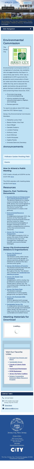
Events (7, 162)
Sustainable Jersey (15, 362)
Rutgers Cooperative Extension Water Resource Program (18, 377)
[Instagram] (31, 6)
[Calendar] (21, 6)
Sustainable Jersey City (15, 304)
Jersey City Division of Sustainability (14, 254)
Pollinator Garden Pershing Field (17, 157)
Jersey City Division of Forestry (17, 266)
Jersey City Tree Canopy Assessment (15, 233)
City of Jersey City (6, 21)
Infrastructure (23, 21)
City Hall (15, 21)
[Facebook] (23, 6)
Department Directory (17, 445)
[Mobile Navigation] (17, 11)
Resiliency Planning (17, 23)
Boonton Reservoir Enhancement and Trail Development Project (18, 197)
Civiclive (25, 457)
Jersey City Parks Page (15, 289)
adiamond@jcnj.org (11, 408)
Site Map (17, 443)
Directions (8, 405)
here (20, 110)
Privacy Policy (17, 436)
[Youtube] (28, 6)
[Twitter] (26, 6)
